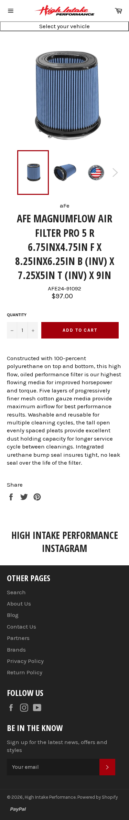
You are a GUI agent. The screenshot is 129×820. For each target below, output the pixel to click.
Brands (16, 649)
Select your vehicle (64, 26)
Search (16, 592)
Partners (18, 637)
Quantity (16, 314)
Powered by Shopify (97, 797)
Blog (13, 614)
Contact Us (21, 626)
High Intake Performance (50, 797)
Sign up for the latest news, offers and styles (57, 746)
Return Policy (24, 672)
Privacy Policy (25, 660)
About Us (19, 603)
